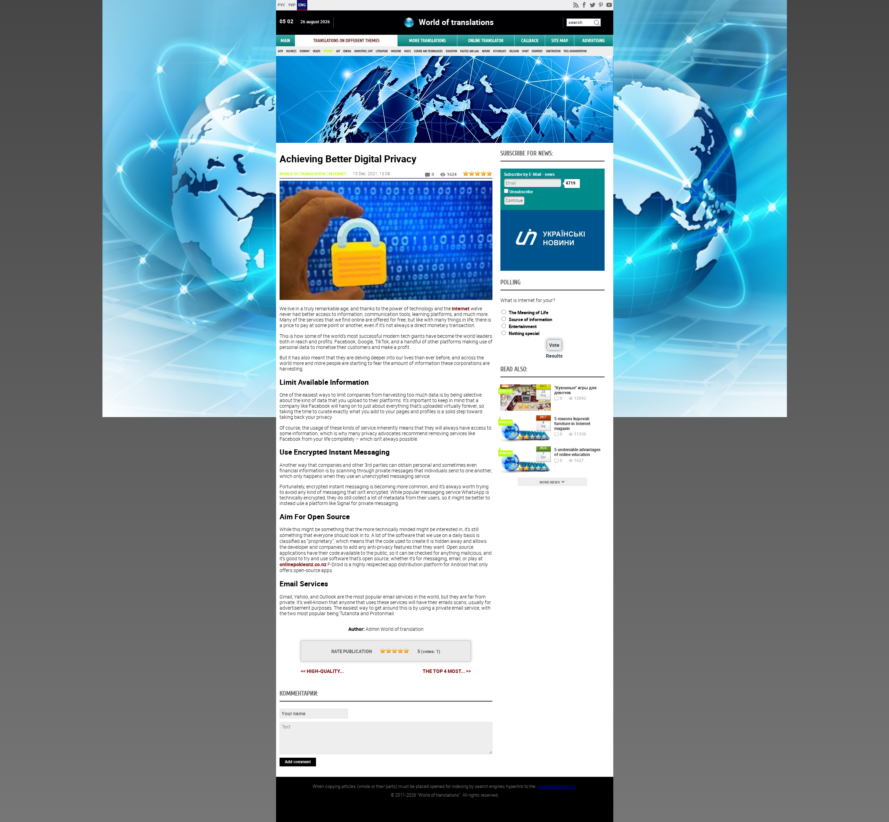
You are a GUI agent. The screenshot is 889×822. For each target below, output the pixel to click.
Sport (525, 51)
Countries (537, 51)
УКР (291, 4)
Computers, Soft (363, 51)
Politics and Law (469, 51)
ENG (302, 4)
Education (451, 51)
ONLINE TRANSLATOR (486, 40)
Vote (554, 345)
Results (554, 355)
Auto (280, 51)
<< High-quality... (322, 671)
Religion (514, 51)
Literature (382, 51)
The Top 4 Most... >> (447, 671)
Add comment (298, 761)
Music (407, 51)
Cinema (347, 51)
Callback (529, 40)
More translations (427, 40)
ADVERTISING (593, 40)
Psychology (499, 51)
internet (461, 308)
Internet (328, 51)
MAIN (285, 40)
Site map (559, 40)
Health (316, 51)
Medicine (396, 51)
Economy (305, 51)
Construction (553, 51)
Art (338, 51)
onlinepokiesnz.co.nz (303, 564)
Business (291, 51)
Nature (486, 51)
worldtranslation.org (556, 786)
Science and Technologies (428, 51)
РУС (281, 4)
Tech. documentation (575, 51)
